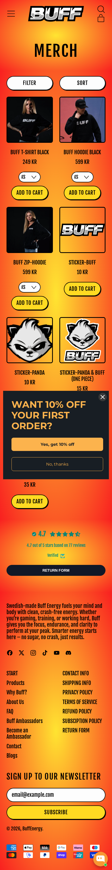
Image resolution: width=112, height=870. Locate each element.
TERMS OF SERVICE (80, 702)
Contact (14, 746)
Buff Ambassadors (25, 721)
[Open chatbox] (100, 859)
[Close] (102, 397)
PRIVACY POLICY (77, 692)
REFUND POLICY (77, 711)
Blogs (12, 755)
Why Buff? (17, 692)
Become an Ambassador (19, 733)
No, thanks (57, 464)
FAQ (10, 711)
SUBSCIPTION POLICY (82, 721)
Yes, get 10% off (57, 444)
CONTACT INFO (76, 673)
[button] (100, 9)
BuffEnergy (32, 828)
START (12, 673)
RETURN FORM (76, 730)
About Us (15, 702)
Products (15, 683)
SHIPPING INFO (77, 683)
